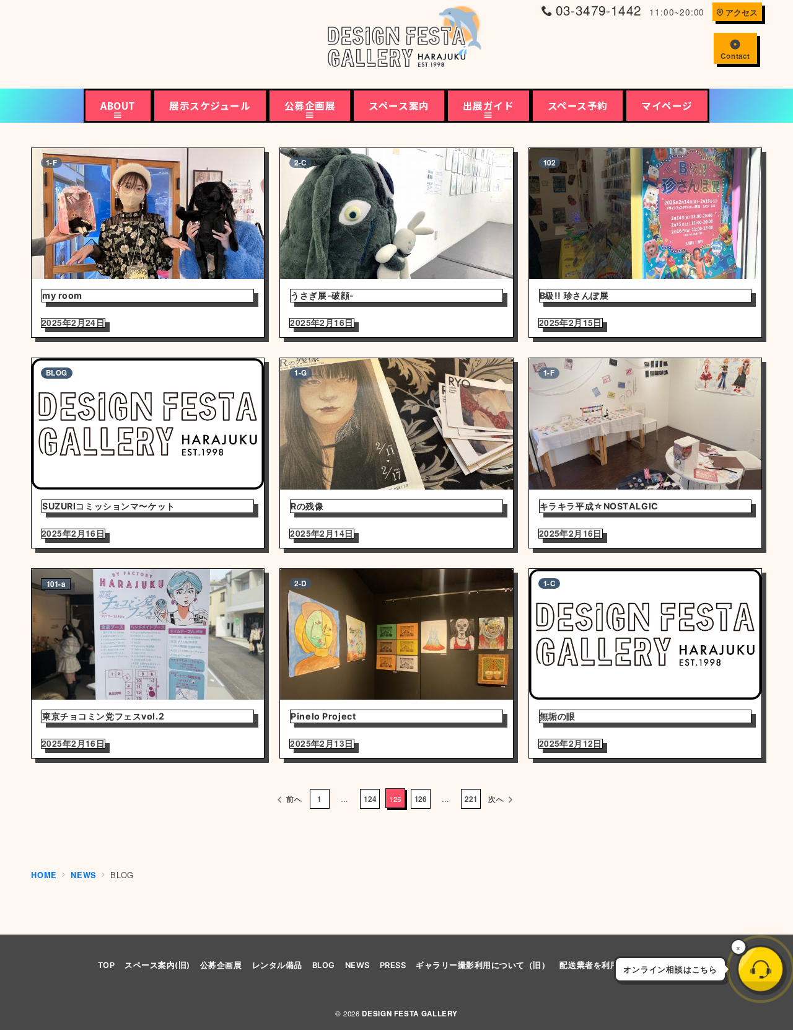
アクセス (741, 12)
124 (370, 799)
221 (471, 799)
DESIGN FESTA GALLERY (410, 1013)
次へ (496, 799)
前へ (294, 799)
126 (420, 799)
